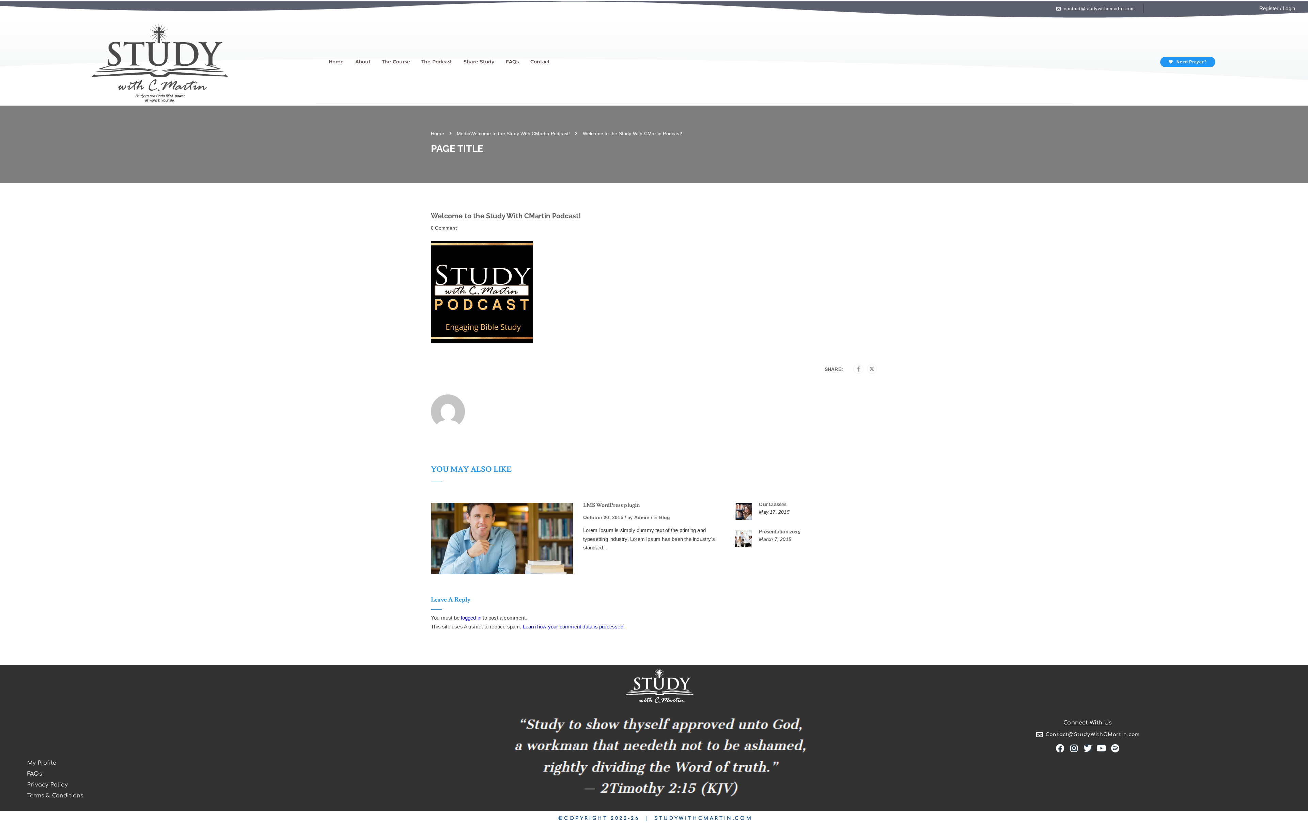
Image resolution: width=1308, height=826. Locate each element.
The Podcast (436, 62)
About (363, 62)
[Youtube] (1101, 748)
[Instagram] (1074, 748)
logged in (471, 618)
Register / (1270, 8)
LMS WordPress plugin (611, 505)
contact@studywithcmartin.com (1099, 8)
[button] (1187, 62)
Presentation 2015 (779, 531)
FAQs (512, 62)
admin (642, 517)
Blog (664, 517)
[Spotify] (1115, 748)
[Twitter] (871, 369)
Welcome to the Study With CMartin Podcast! (520, 133)
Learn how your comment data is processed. (574, 626)
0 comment (444, 228)
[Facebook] (858, 369)
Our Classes (773, 504)
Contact (540, 62)
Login (1289, 8)
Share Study (479, 62)
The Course (396, 62)
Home (336, 62)
